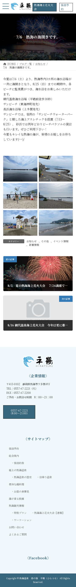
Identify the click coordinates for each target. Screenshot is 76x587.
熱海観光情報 (16, 505)
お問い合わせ (16, 527)
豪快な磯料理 (16, 484)
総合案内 (14, 455)
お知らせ (31, 241)
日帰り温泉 (45, 477)
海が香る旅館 (16, 498)
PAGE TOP (70, 565)
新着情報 (34, 244)
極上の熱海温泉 (18, 470)
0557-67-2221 (19, 411)
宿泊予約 (65, 7)
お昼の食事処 (21, 491)
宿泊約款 (19, 462)
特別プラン (20, 512)
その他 (45, 241)
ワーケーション (23, 520)
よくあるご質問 (18, 534)
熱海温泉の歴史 (23, 477)
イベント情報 (60, 241)
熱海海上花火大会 (43, 7)
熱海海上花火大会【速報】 (49, 512)
